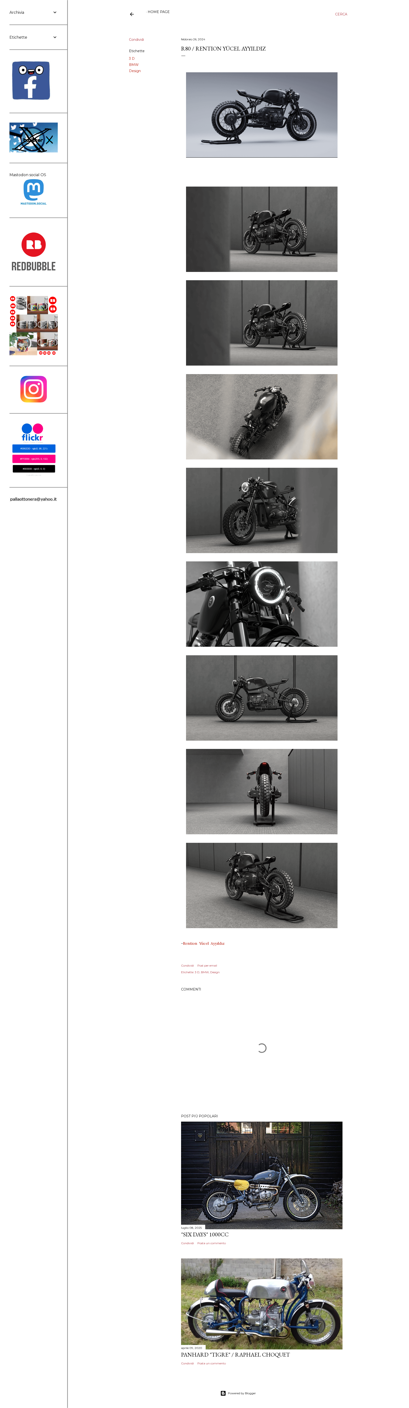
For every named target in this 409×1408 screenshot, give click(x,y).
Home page (159, 12)
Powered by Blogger (242, 1393)
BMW (134, 65)
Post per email (207, 965)
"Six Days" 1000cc (205, 1234)
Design (135, 71)
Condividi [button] (136, 39)
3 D (132, 58)
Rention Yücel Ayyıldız (205, 943)
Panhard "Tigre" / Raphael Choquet (235, 1354)
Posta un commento (211, 1243)
